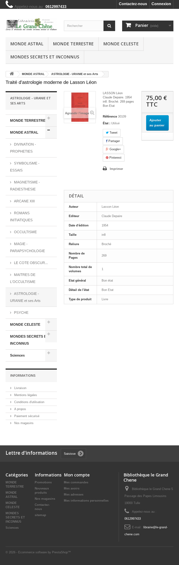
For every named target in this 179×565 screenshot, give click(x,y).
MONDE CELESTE (121, 43)
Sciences (17, 355)
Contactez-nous (133, 4)
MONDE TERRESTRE (73, 43)
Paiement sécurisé (26, 416)
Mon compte (77, 475)
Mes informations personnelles (86, 500)
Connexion (161, 4)
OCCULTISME (25, 232)
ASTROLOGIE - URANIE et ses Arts (25, 297)
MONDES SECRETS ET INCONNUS (44, 57)
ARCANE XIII (24, 201)
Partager (113, 141)
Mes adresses (73, 494)
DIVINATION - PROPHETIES (23, 147)
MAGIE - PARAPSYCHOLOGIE (27, 247)
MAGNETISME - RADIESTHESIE (25, 185)
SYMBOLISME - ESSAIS (24, 166)
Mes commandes (76, 482)
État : (106, 123)
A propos (19, 409)
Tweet (113, 132)
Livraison (19, 388)
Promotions (43, 482)
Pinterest (114, 157)
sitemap (40, 515)
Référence (110, 116)
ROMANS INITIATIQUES (21, 216)
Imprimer (116, 169)
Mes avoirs (71, 488)
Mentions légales (25, 395)
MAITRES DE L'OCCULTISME (22, 278)
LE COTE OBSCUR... (30, 263)
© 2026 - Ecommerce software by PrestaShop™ (38, 552)
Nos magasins (23, 423)
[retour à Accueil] (11, 74)
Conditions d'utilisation (28, 402)
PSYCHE (20, 313)
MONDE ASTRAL (26, 43)
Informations (22, 375)
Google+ (115, 149)
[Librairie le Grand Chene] (31, 24)
